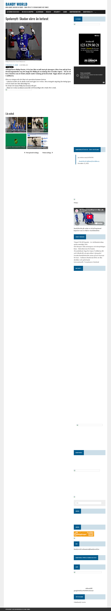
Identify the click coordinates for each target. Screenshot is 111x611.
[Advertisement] (89, 101)
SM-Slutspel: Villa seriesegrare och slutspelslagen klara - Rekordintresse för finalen (16, 130)
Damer (65, 12)
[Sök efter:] (88, 503)
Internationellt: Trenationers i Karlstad (86, 262)
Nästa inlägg (46, 153)
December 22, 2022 (83, 163)
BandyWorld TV (87, 12)
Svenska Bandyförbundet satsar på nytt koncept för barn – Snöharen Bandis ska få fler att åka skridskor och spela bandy (89, 257)
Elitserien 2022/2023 (13, 12)
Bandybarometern (75, 12)
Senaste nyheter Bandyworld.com (37, 147)
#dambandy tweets (80, 602)
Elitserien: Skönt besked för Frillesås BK (15, 147)
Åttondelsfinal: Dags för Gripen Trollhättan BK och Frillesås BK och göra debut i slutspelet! (37, 130)
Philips (76, 203)
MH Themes (27, 609)
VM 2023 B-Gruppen (27, 12)
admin (16, 65)
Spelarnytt (57, 12)
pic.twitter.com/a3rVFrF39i (85, 157)
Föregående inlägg (32, 153)
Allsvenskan (39, 12)
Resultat (48, 12)
